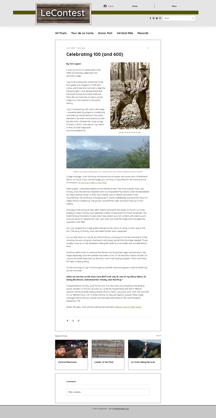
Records (142, 33)
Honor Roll (105, 33)
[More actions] (148, 48)
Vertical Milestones (67, 362)
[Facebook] (150, 18)
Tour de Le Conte (82, 33)
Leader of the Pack (103, 362)
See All (158, 336)
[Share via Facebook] (67, 321)
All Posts (61, 33)
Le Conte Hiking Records (143, 362)
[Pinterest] (160, 18)
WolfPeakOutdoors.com (121, 409)
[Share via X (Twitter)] (73, 321)
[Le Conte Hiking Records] (144, 349)
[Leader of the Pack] (108, 349)
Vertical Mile (125, 33)
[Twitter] (157, 18)
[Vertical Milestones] (71, 349)
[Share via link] (78, 321)
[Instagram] (153, 18)
